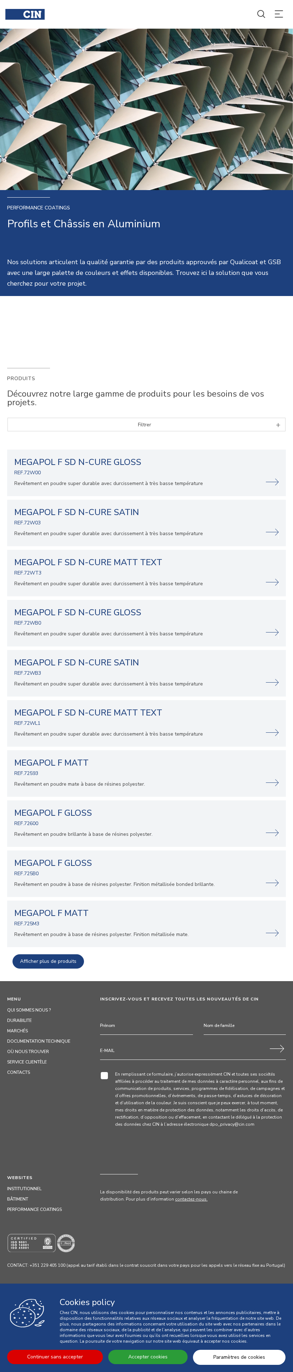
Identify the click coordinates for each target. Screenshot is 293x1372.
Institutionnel (24, 1189)
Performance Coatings (34, 1209)
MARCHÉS (17, 1031)
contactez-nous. (191, 1199)
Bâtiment (17, 1199)
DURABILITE (19, 1020)
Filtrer (144, 424)
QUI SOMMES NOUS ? (29, 1010)
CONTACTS (18, 1072)
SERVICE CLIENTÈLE (27, 1062)
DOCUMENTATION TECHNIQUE (38, 1041)
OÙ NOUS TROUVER (28, 1052)
